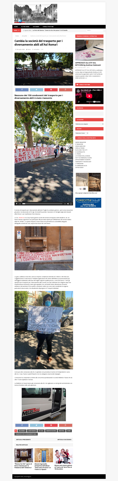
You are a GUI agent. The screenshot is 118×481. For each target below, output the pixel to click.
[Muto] (68, 204)
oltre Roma (25, 26)
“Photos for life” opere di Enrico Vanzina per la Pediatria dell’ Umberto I (23, 466)
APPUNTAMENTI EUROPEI (82, 159)
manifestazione (51, 431)
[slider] (42, 203)
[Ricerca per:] (94, 30)
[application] (44, 153)
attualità (36, 49)
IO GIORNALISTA (80, 152)
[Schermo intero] (71, 204)
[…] (86, 78)
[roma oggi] (59, 13)
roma (69, 431)
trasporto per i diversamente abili (26, 434)
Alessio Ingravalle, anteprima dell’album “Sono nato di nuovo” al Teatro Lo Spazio (43, 466)
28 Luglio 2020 (21, 49)
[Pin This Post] (51, 89)
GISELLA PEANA (79, 148)
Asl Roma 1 (22, 431)
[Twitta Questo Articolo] (36, 89)
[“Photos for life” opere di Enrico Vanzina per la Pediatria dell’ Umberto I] (24, 461)
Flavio (29, 49)
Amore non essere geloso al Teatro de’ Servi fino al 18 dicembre (63, 467)
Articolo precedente (23, 439)
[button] (43, 153)
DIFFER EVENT (79, 167)
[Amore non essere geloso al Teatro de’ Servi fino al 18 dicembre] (64, 462)
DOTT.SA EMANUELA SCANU (83, 158)
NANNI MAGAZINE (80, 142)
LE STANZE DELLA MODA (82, 156)
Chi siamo (36, 26)
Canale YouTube (48, 26)
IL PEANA (78, 154)
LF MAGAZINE (79, 163)
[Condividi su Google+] (65, 89)
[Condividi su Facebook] (22, 89)
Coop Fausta (32, 431)
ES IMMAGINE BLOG (81, 165)
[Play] (17, 204)
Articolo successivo (64, 439)
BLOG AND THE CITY (81, 150)
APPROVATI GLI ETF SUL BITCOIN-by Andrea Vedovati (88, 64)
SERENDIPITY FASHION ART (83, 161)
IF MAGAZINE (79, 144)
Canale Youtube (84, 84)
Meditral (61, 431)
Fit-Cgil (41, 431)
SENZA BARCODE (80, 146)
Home (16, 26)
